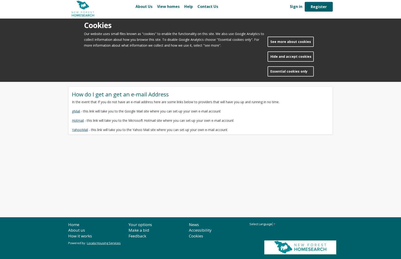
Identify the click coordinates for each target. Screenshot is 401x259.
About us (76, 230)
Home (73, 224)
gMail (76, 111)
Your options (140, 224)
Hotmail (78, 120)
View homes (168, 6)
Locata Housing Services (104, 243)
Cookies (196, 236)
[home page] (100, 8)
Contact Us (207, 6)
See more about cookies (290, 41)
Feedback (137, 236)
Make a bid (139, 230)
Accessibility (200, 230)
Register (319, 6)
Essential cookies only (288, 71)
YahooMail (80, 130)
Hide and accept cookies (290, 56)
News (194, 224)
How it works (80, 236)
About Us (144, 6)
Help (188, 6)
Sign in (296, 6)
